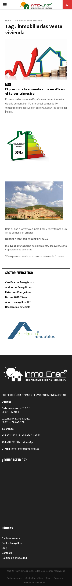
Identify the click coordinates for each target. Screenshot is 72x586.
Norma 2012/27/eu (16, 297)
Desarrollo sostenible (17, 307)
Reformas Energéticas (18, 292)
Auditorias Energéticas (18, 287)
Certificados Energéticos (19, 282)
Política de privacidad (14, 558)
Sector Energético (12, 543)
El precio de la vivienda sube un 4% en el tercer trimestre (35, 91)
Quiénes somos (11, 538)
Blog (8, 84)
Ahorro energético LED (18, 302)
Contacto (7, 553)
